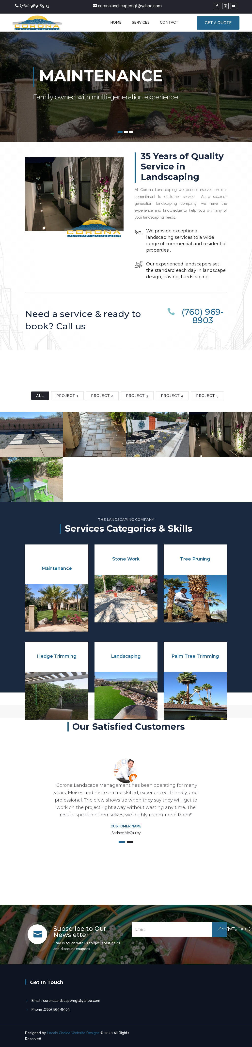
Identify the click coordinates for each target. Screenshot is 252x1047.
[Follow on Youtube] (234, 6)
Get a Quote (218, 22)
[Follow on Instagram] (225, 6)
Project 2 (102, 395)
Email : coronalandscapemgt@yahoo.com (66, 1001)
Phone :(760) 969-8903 (51, 1009)
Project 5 (207, 395)
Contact (169, 22)
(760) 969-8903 (34, 5)
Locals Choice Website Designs (73, 1033)
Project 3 (137, 395)
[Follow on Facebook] (217, 6)
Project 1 (67, 395)
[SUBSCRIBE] (219, 929)
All (40, 395)
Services (141, 22)
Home (116, 22)
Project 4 (172, 395)
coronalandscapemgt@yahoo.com (130, 5)
